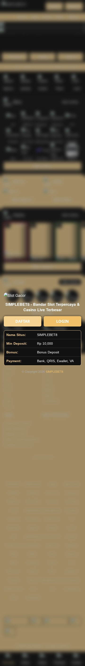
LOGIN (62, 321)
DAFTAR (22, 321)
